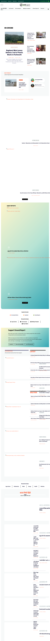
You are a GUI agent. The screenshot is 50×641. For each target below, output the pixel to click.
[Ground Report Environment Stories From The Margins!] (25, 5)
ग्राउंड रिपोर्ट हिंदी (25, 535)
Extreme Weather (35, 182)
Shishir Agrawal (12, 295)
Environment (24, 364)
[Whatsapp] (41, 1)
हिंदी (46, 599)
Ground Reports (37, 357)
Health (35, 528)
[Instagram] (45, 1)
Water (23, 528)
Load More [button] (25, 241)
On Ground (11, 8)
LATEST (32, 394)
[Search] (48, 9)
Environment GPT (21, 1)
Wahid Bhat (29, 67)
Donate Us (9, 1)
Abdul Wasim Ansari (31, 43)
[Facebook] (46, 1)
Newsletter (15, 1)
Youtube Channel (4, 1)
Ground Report (34, 456)
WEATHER (33, 435)
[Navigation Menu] (2, 5)
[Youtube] (48, 1)
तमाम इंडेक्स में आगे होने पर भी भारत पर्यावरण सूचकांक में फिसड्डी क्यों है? (35, 595)
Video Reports (36, 8)
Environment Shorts (14, 357)
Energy (29, 528)
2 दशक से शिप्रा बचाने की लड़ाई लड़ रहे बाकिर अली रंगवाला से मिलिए (35, 571)
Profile (41, 547)
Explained (26, 357)
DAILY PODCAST (7, 106)
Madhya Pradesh (36, 232)
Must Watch (25, 366)
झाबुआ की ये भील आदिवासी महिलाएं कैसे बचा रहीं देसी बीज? (18, 293)
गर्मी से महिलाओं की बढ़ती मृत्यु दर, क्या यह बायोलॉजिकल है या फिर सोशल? (36, 606)
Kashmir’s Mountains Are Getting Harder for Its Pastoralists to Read (35, 185)
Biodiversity (42, 503)
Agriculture (14, 364)
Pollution (42, 528)
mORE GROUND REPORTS (9, 393)
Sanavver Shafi (42, 486)
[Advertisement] (25, 18)
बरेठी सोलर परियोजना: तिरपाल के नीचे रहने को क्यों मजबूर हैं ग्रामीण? (19, 340)
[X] (43, 1)
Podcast (42, 8)
